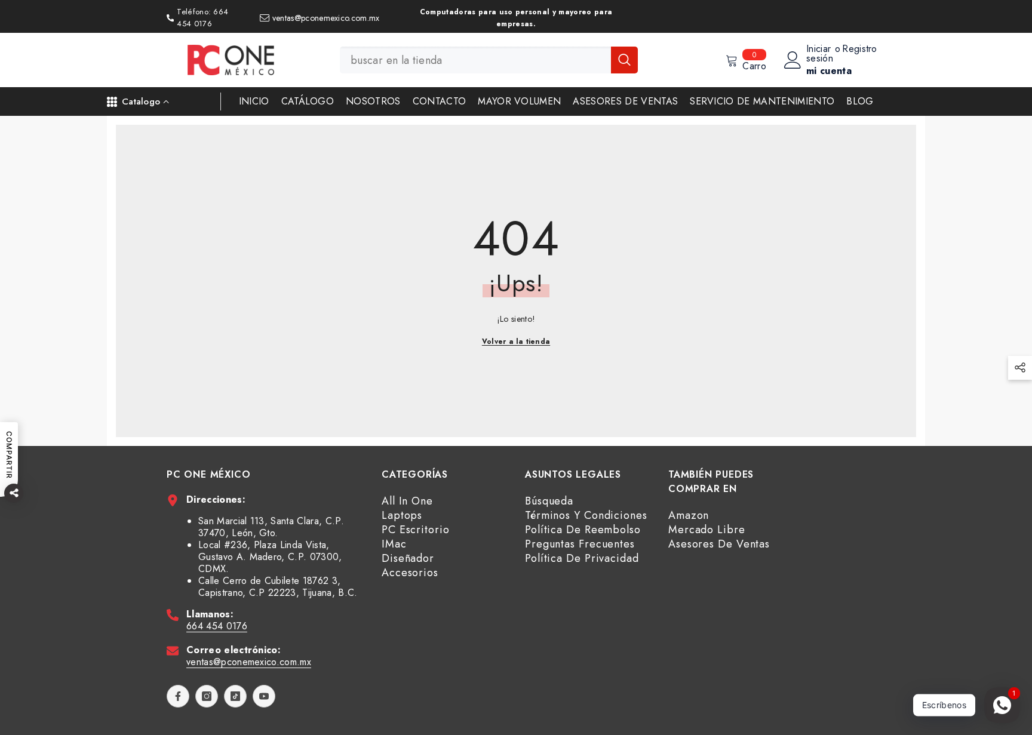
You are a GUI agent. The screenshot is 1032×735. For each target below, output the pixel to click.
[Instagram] (206, 696)
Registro (859, 50)
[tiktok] (235, 696)
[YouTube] (264, 696)
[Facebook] (178, 696)
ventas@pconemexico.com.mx (248, 662)
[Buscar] (489, 60)
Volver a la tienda (516, 341)
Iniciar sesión (819, 53)
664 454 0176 (216, 626)
